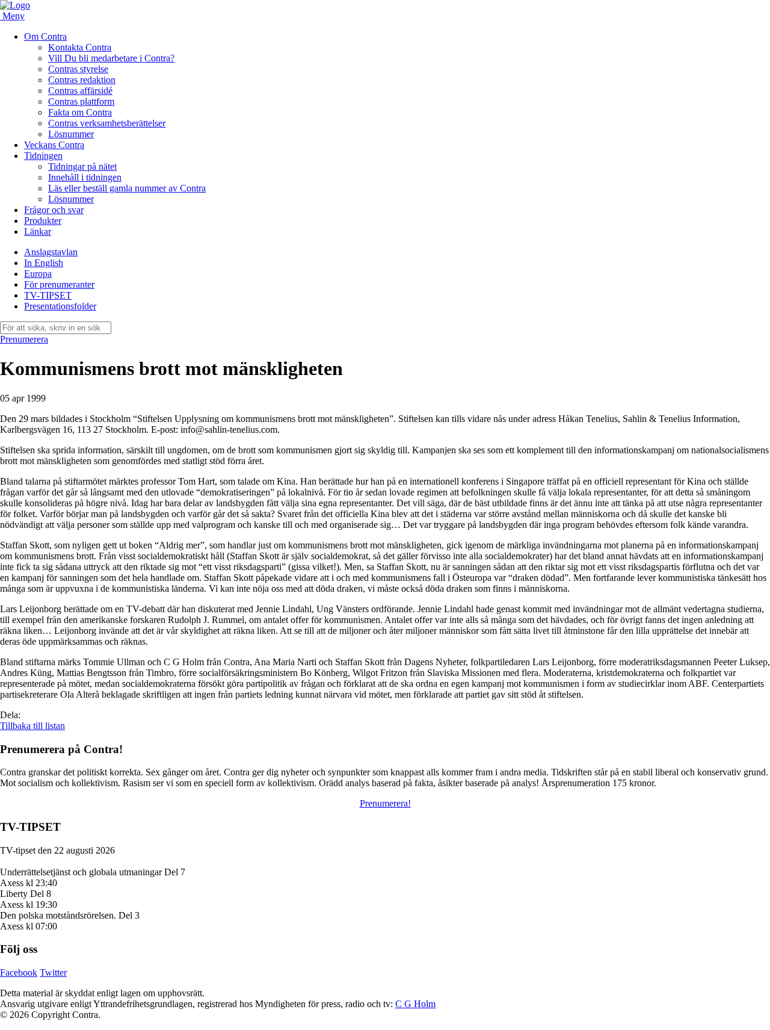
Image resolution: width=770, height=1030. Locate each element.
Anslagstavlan (51, 252)
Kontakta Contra (79, 47)
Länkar (37, 231)
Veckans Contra (54, 145)
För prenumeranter (59, 284)
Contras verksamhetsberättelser (106, 123)
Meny (13, 16)
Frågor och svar (54, 210)
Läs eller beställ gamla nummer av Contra (127, 188)
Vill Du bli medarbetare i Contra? (111, 58)
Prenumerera (24, 339)
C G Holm (415, 1004)
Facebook (18, 972)
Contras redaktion (82, 80)
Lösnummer (71, 134)
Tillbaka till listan (32, 726)
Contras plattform (81, 101)
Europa (38, 273)
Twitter (53, 972)
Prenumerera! (385, 803)
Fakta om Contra (80, 112)
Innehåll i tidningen (85, 177)
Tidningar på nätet (82, 166)
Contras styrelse (78, 69)
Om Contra (45, 36)
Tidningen (43, 155)
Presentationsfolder (60, 306)
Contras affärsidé (80, 90)
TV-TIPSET (48, 295)
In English (43, 263)
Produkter (42, 221)
